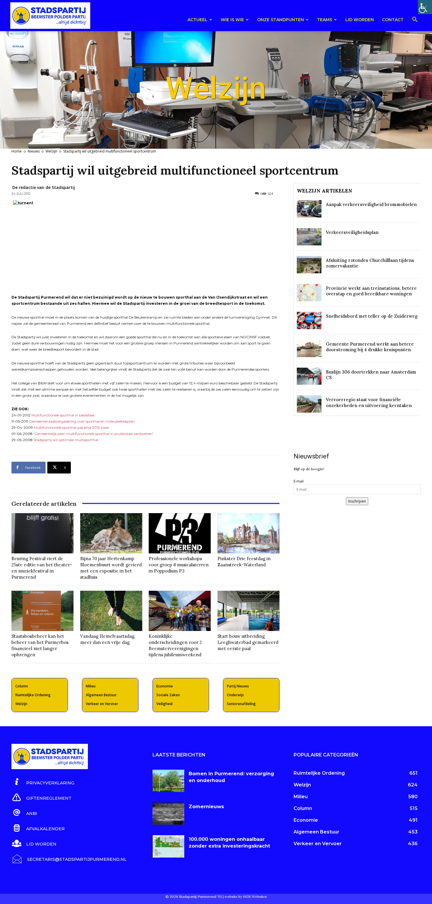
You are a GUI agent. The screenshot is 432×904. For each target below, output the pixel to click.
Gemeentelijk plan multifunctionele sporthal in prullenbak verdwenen (93, 433)
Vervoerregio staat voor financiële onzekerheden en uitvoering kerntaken (369, 402)
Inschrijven (357, 501)
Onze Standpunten (280, 19)
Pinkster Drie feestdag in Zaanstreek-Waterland (244, 561)
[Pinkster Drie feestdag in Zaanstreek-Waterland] (248, 533)
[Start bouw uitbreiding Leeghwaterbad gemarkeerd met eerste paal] (248, 611)
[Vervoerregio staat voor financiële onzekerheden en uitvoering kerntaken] (309, 404)
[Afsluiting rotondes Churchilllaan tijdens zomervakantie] (309, 264)
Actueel (197, 19)
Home (16, 151)
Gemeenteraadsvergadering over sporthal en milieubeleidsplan (82, 421)
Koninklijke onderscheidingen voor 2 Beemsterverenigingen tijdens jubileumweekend (175, 645)
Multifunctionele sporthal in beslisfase (62, 415)
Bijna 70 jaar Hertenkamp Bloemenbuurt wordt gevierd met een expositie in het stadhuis (111, 568)
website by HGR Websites (246, 896)
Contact (392, 19)
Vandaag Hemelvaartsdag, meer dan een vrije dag (107, 639)
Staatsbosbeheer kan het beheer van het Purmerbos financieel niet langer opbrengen (39, 645)
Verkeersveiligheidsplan (352, 232)
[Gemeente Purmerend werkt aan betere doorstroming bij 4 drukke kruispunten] (309, 348)
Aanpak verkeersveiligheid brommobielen (371, 204)
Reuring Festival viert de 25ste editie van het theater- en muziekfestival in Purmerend (41, 568)
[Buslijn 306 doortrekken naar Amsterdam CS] (309, 376)
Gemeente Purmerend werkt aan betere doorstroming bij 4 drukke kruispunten (370, 347)
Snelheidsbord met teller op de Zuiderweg (372, 316)
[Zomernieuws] (168, 814)
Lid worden (359, 19)
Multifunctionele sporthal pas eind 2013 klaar (71, 427)
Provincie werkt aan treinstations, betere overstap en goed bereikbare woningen (371, 291)
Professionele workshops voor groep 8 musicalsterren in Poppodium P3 (179, 565)
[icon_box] (42, 782)
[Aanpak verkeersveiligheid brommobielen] (309, 208)
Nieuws (34, 151)
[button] (415, 20)
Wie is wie (232, 19)
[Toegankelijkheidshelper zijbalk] (425, 7)
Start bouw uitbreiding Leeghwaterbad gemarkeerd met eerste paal (247, 642)
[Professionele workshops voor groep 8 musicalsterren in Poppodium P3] (180, 533)
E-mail (299, 481)
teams (324, 19)
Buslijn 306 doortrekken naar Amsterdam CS (371, 375)
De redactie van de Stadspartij (43, 187)
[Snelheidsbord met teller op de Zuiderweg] (309, 320)
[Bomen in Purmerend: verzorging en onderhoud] (168, 781)
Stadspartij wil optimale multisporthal (66, 440)
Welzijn (51, 151)
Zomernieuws (206, 806)
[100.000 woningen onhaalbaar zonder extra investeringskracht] (168, 846)
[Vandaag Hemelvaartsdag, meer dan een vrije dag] (111, 611)
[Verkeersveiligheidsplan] (309, 236)
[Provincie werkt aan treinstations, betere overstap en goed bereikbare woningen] (309, 292)
